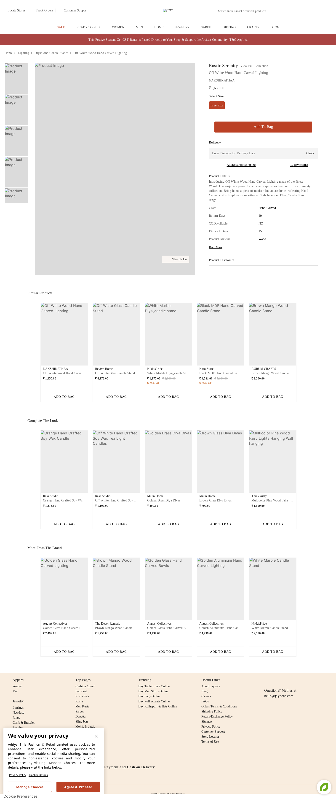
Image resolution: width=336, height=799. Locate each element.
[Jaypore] (168, 10)
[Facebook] (276, 680)
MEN (139, 27)
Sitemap (206, 721)
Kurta (79, 701)
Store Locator (210, 736)
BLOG (275, 27)
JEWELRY (182, 27)
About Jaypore (210, 686)
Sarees (79, 711)
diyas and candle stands (51, 53)
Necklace (18, 712)
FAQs (205, 701)
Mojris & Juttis (85, 726)
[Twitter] (284, 680)
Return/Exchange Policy (217, 716)
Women (17, 686)
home (9, 53)
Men (15, 691)
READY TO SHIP (89, 27)
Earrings (18, 707)
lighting (23, 53)
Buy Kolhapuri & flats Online (157, 706)
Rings (16, 717)
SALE (61, 27)
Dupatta (80, 716)
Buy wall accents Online (154, 701)
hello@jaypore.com (278, 696)
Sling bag (81, 721)
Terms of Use (210, 741)
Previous (16, 63)
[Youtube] (293, 680)
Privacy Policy (17, 775)
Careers (206, 696)
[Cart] (306, 10)
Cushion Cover (85, 686)
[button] (282, 10)
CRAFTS (253, 27)
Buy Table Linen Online (154, 686)
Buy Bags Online (149, 696)
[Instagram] (267, 680)
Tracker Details (38, 775)
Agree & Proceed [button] (78, 787)
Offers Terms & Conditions (219, 706)
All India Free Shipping (241, 164)
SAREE (206, 27)
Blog (204, 691)
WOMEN (118, 27)
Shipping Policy (211, 711)
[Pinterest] (302, 680)
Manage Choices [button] (29, 787)
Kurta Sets (82, 696)
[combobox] (244, 11)
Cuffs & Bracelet (24, 722)
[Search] (272, 10)
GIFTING (229, 27)
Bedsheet (81, 691)
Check (310, 153)
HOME (159, 27)
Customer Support (213, 731)
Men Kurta (82, 706)
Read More (215, 247)
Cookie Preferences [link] (20, 796)
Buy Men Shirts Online (153, 691)
